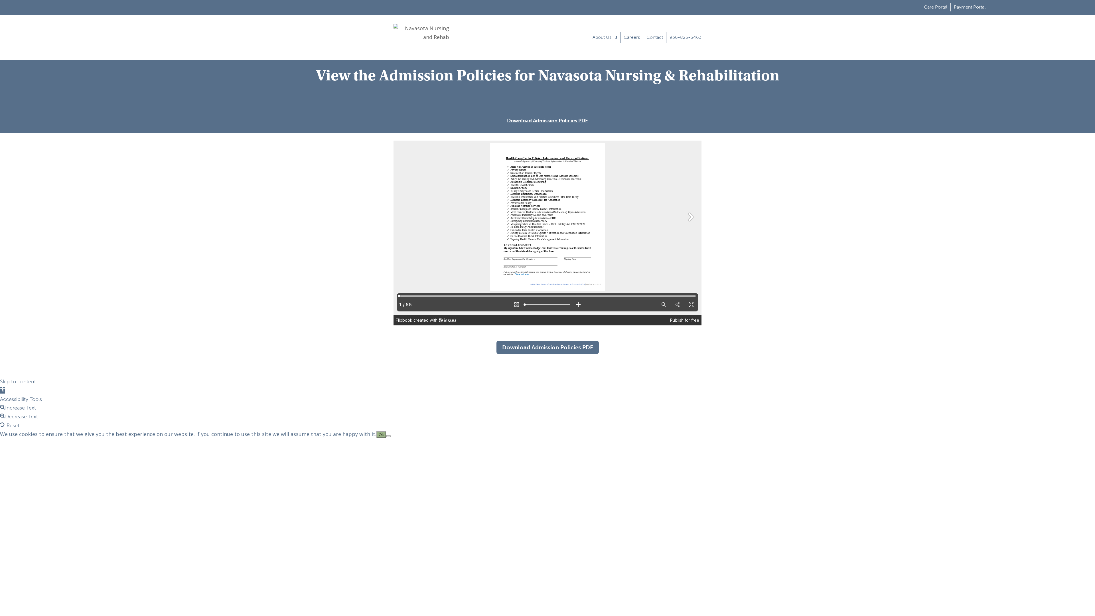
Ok (381, 434)
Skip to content (18, 381)
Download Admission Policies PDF (547, 120)
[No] (388, 436)
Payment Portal (970, 7)
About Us (602, 37)
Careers (632, 37)
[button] (2, 390)
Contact (654, 37)
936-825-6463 (685, 37)
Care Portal (935, 7)
